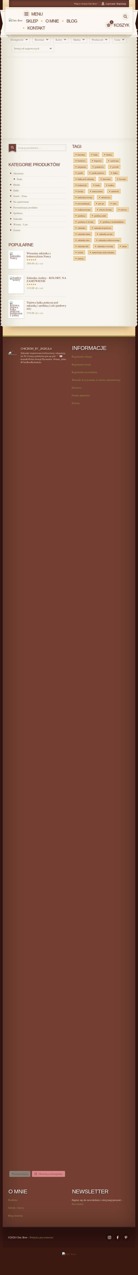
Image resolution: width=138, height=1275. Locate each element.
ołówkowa (105, 197)
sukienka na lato (106, 234)
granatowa (99, 166)
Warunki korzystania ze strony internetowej (96, 380)
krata (97, 185)
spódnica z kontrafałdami (113, 221)
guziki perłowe (98, 172)
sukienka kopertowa (102, 227)
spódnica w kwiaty (86, 221)
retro (115, 203)
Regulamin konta (81, 364)
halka (115, 172)
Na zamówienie (21, 201)
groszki (115, 166)
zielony (81, 258)
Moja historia (15, 1215)
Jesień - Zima (20, 196)
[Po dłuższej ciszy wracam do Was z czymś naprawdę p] (22, 926)
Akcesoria (18, 173)
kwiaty (80, 191)
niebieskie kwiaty (85, 197)
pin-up (101, 203)
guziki (80, 172)
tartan (124, 246)
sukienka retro (84, 240)
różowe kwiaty (105, 209)
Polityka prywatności (41, 1237)
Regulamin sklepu (82, 356)
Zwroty (76, 403)
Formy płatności (81, 395)
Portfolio (13, 1200)
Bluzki (16, 184)
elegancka (82, 166)
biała (95, 154)
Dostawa (76, 387)
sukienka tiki (83, 246)
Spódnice (18, 213)
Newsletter (78, 1204)
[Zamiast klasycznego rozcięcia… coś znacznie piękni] (52, 726)
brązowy (98, 160)
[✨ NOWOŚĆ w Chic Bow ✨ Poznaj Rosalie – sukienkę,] (52, 594)
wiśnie (80, 252)
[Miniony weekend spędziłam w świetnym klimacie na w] (22, 1100)
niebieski (115, 191)
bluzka (109, 154)
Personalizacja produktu (25, 207)
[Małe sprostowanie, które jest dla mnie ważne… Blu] (22, 745)
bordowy (81, 160)
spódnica (81, 215)
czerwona (114, 160)
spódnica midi (100, 215)
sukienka (81, 227)
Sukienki (17, 219)
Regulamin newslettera (84, 372)
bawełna (81, 154)
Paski (19, 179)
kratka (111, 185)
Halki (16, 190)
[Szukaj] (12, 148)
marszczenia (97, 191)
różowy (124, 209)
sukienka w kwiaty (105, 246)
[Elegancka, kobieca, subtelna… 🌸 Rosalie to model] (22, 396)
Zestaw (16, 230)
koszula (122, 179)
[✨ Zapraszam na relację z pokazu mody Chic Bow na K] (52, 913)
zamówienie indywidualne (103, 252)
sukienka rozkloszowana (108, 240)
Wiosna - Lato (20, 224)
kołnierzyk (82, 185)
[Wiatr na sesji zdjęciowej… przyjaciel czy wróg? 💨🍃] (52, 443)
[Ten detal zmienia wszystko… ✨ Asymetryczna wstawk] (22, 555)
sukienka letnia (84, 234)
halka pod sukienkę (86, 179)
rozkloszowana (84, 209)
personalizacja (83, 203)
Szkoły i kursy (16, 1207)
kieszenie (107, 179)
